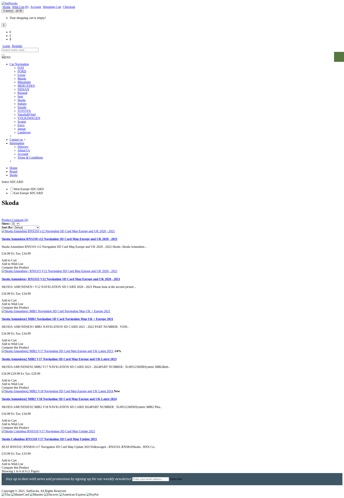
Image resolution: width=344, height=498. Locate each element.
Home (13, 168)
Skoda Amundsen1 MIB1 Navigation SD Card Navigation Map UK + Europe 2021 (57, 319)
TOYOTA (24, 111)
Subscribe (176, 479)
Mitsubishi (24, 82)
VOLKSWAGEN (29, 118)
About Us (24, 150)
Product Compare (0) (15, 220)
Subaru (22, 103)
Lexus (21, 75)
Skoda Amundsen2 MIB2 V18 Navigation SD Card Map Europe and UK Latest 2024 (59, 399)
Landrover (24, 132)
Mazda (22, 78)
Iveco (21, 125)
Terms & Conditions (30, 157)
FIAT (21, 67)
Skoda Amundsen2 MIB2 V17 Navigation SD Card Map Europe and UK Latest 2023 (59, 359)
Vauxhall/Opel (27, 114)
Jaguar (22, 128)
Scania (22, 121)
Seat (20, 96)
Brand (13, 171)
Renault (22, 93)
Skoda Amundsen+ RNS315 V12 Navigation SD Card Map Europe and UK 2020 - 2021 (61, 279)
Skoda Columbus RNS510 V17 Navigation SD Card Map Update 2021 (49, 439)
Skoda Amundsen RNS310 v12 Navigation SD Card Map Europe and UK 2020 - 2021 (59, 239)
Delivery (23, 146)
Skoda (21, 100)
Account (23, 154)
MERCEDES (26, 85)
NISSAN (23, 89)
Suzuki (22, 107)
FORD (22, 71)
